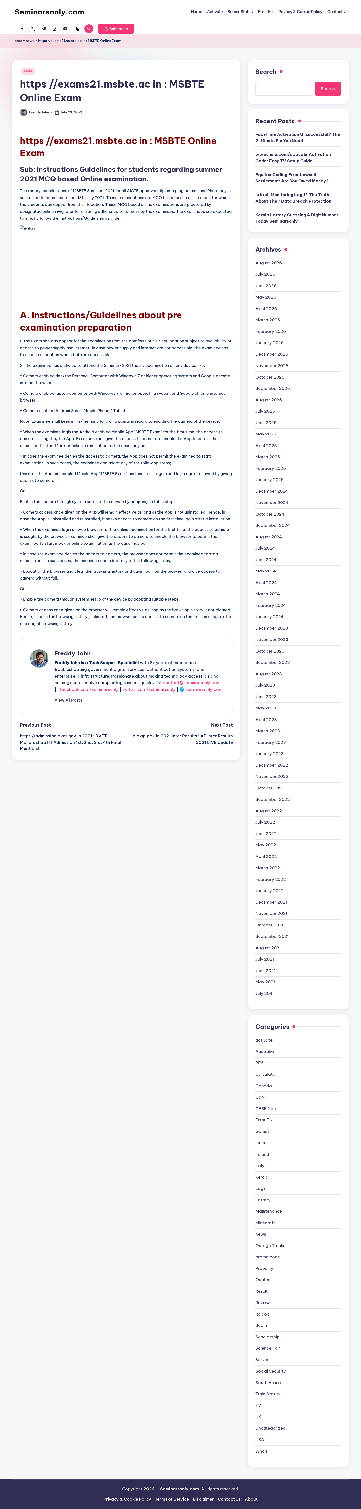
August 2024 (268, 537)
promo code (267, 1257)
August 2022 (268, 811)
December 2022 (271, 765)
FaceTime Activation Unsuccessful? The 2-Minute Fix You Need (297, 137)
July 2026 (265, 274)
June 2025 (266, 422)
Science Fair (267, 1348)
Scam (261, 1325)
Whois (261, 1451)
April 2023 (266, 719)
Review (262, 1302)
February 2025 (270, 468)
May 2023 (265, 708)
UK (258, 1416)
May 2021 (265, 982)
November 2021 (271, 913)
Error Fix (264, 1120)
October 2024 (269, 514)
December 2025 (271, 354)
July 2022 (265, 822)
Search (266, 71)
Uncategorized (270, 1428)
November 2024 (271, 502)
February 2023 (270, 742)
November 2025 (271, 365)
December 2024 (271, 491)
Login (261, 1188)
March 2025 (267, 457)
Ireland (262, 1154)
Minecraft (265, 1222)
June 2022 (266, 833)
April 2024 (266, 582)
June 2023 (266, 696)
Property (264, 1268)
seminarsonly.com (203, 689)
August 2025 (268, 400)
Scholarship (267, 1337)
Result (261, 1291)
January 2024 (269, 616)
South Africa (268, 1382)
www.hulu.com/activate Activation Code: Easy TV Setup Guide (293, 157)
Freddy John (73, 653)
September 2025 (272, 388)
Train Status (267, 1394)
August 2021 (268, 948)
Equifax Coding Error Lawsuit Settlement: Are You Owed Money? (292, 178)
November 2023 (271, 639)
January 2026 (269, 342)
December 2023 (271, 628)
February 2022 (270, 879)
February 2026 (270, 331)
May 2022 (265, 845)
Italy (259, 1165)
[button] (116, 29)
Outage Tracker (271, 1245)
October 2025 (269, 377)
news (30, 41)
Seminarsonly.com (49, 11)
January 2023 (269, 753)
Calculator (266, 1074)
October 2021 (269, 925)
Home (17, 41)
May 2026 (265, 297)
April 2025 (266, 445)
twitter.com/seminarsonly (149, 689)
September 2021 (272, 936)
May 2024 (265, 571)
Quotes (262, 1279)
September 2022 (272, 799)
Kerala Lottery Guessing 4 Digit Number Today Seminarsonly (296, 218)
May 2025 (265, 434)
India (260, 1142)
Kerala (261, 1177)
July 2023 (265, 685)
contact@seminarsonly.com (192, 682)
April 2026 (266, 308)
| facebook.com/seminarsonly (88, 689)
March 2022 (267, 867)
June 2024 (266, 559)
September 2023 (272, 662)
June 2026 (266, 285)
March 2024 (267, 594)
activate (264, 1040)
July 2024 (265, 548)
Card (260, 1097)
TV (258, 1405)
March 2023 (267, 731)
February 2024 (270, 605)
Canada (263, 1085)
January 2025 (269, 479)
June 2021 (265, 970)
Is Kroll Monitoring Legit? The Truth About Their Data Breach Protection (293, 198)
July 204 (264, 993)
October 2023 (269, 651)
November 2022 (271, 776)
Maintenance (268, 1211)
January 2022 (269, 890)
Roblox (262, 1314)
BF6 (259, 1063)
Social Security (270, 1371)
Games (262, 1131)
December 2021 (271, 902)
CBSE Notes (267, 1108)
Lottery (263, 1200)
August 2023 (268, 674)
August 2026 (268, 263)
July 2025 (265, 411)
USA (259, 1439)
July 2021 (264, 959)
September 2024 (272, 525)
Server (262, 1359)
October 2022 (269, 788)
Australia (264, 1051)
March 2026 (267, 320)
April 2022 (266, 856)
